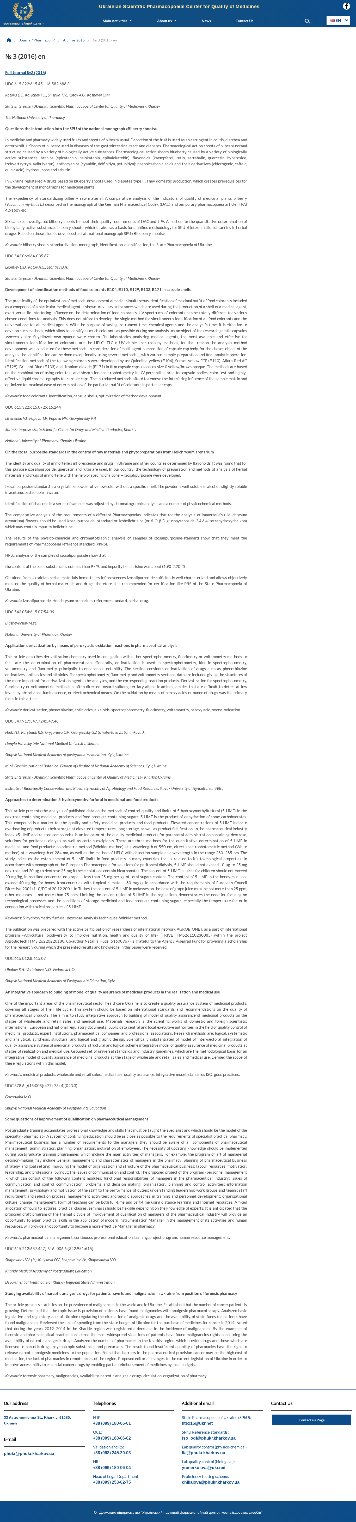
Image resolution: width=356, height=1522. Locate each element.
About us (164, 21)
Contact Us (244, 21)
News (206, 21)
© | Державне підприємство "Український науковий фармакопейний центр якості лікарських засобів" (178, 1512)
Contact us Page (311, 1420)
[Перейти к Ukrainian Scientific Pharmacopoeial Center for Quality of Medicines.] (9, 40)
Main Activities (115, 21)
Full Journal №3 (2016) (25, 72)
